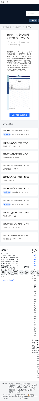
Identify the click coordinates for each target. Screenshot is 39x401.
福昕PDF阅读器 (22, 389)
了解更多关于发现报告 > (8, 280)
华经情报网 (12, 385)
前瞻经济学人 (12, 390)
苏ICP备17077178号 (20, 395)
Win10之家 (11, 387)
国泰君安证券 (25, 42)
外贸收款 (18, 383)
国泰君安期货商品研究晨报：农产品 (18, 36)
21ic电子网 (27, 385)
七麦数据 (20, 390)
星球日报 (11, 392)
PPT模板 (18, 386)
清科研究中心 (28, 390)
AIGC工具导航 (26, 383)
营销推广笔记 (12, 389)
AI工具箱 (11, 383)
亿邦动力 (26, 387)
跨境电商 (34, 385)
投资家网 (19, 387)
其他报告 (18, 27)
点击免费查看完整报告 (20, 115)
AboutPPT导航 (27, 386)
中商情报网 (32, 389)
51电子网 (19, 385)
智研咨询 (11, 386)
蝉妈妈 (33, 387)
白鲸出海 (18, 392)
